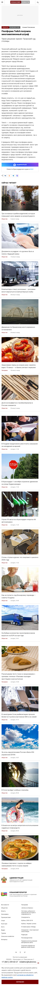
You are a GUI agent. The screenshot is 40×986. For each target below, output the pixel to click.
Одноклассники (20, 952)
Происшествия (6, 917)
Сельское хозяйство (7, 936)
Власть (3, 911)
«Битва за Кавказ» (27, 908)
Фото (2, 927)
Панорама (24, 904)
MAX (31, 169)
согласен (20, 982)
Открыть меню (2, 2)
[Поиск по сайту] (37, 2)
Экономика (4, 914)
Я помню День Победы (28, 927)
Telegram (24, 952)
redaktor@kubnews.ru (28, 962)
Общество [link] (4, 219)
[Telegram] (13, 175)
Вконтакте (16, 952)
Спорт (3, 920)
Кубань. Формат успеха (28, 923)
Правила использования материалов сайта (29, 941)
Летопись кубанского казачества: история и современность (28, 912)
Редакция (24, 934)
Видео (3, 930)
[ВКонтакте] (5, 175)
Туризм (3, 933)
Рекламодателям (26, 938)
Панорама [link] (5, 370)
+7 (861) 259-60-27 (10, 962)
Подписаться (22, 164)
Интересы (4, 939)
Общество (5, 27)
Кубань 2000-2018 (27, 920)
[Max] (17, 175)
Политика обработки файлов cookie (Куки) (28, 946)
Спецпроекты (25, 917)
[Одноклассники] (9, 175)
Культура (4, 923)
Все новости (5, 904)
